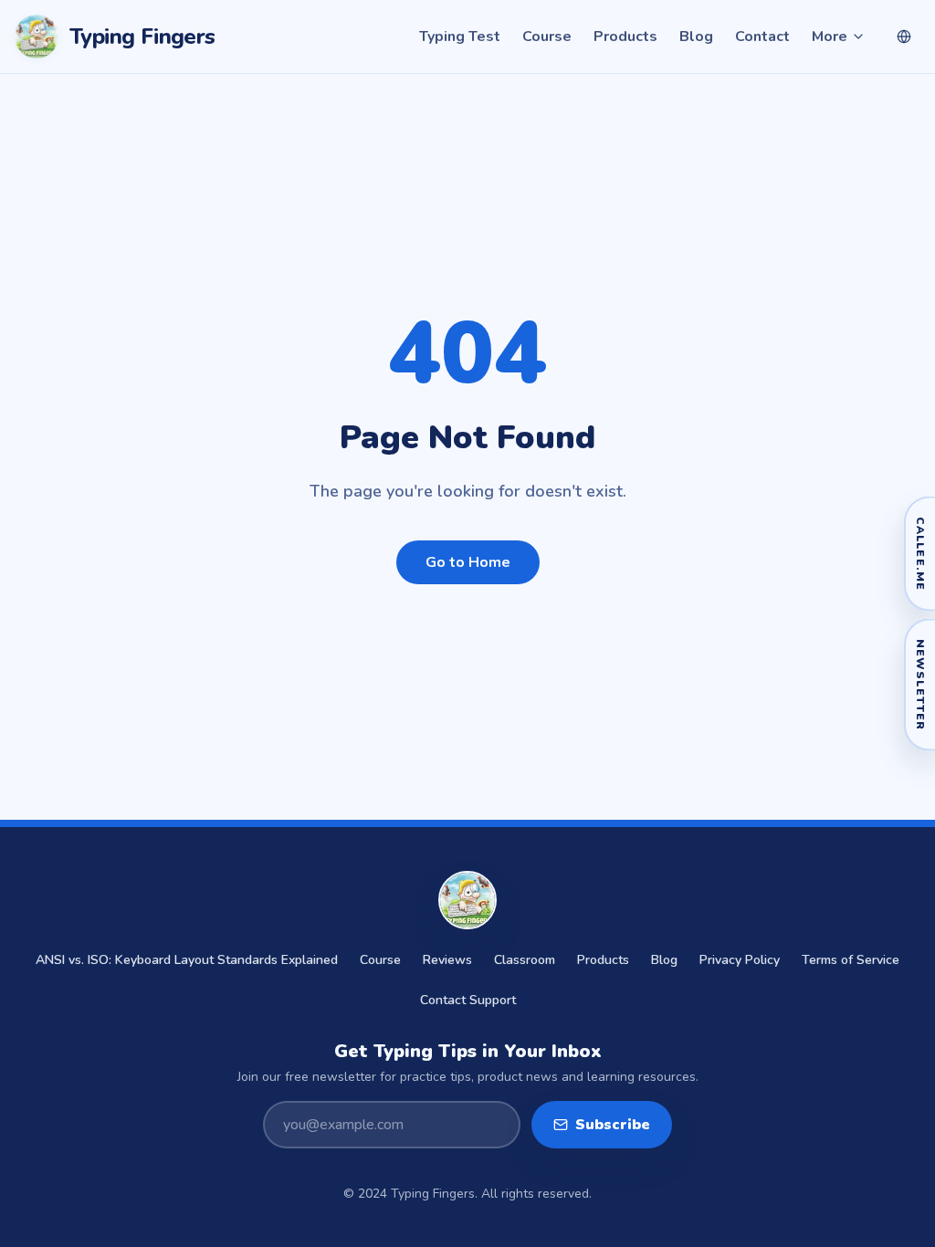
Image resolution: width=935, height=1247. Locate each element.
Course (547, 36)
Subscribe (612, 1125)
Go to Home (467, 562)
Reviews (447, 960)
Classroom (524, 960)
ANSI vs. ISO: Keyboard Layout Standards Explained (187, 960)
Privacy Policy (739, 960)
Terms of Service (850, 960)
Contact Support (468, 1000)
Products (625, 36)
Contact (762, 36)
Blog (696, 36)
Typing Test (459, 36)
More (829, 36)
